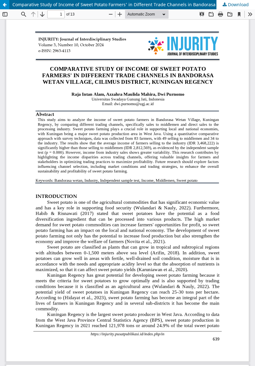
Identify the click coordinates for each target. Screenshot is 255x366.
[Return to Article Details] (4, 4)
